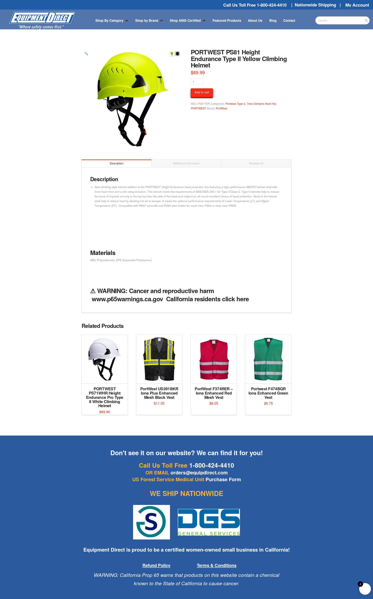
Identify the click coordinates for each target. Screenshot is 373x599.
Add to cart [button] (106, 377)
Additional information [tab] (186, 163)
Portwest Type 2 (235, 104)
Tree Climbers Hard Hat (261, 104)
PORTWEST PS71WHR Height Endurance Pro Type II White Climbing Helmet (104, 397)
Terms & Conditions (216, 565)
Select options (160, 377)
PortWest (221, 108)
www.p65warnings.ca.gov (127, 298)
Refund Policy (156, 565)
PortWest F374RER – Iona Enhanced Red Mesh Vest (214, 393)
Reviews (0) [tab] (256, 163)
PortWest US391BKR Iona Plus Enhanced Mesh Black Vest (159, 393)
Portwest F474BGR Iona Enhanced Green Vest (268, 393)
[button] (86, 53)
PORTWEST (198, 108)
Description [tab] (117, 163)
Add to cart (201, 92)
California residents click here (207, 298)
